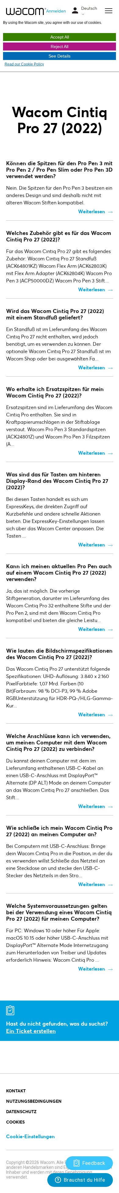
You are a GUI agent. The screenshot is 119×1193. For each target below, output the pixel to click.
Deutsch (89, 8)
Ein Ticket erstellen (31, 1031)
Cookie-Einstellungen (30, 1136)
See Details (59, 56)
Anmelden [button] (56, 10)
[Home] (26, 11)
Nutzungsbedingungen (34, 1101)
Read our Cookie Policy (24, 64)
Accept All (59, 37)
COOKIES (15, 1122)
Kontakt (16, 1091)
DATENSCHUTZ (21, 1111)
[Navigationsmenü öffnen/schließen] (75, 10)
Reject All (59, 46)
